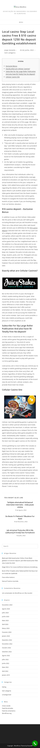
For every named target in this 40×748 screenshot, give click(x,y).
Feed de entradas (7, 708)
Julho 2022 (5, 659)
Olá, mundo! (28, 593)
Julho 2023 (5, 613)
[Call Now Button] (35, 743)
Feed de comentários (8, 711)
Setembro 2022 (7, 652)
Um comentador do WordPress (12, 593)
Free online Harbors (8, 577)
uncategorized (6, 695)
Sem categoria (9, 53)
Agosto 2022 (6, 655)
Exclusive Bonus (11, 66)
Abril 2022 (5, 671)
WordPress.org (6, 713)
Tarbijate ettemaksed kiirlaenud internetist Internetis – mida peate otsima (20, 504)
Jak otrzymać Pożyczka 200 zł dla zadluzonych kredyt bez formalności (20, 531)
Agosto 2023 (6, 609)
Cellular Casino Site (13, 77)
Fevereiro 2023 (6, 632)
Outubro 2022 (6, 648)
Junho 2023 (5, 616)
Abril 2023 (5, 624)
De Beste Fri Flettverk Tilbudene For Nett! (20, 517)
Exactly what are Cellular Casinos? (18, 69)
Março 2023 (5, 628)
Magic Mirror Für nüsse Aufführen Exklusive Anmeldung (19, 567)
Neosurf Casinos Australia (10, 581)
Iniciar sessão (6, 706)
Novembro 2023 (7, 605)
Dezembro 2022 (7, 640)
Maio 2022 (5, 667)
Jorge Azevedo (9, 50)
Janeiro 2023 (6, 636)
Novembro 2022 (7, 644)
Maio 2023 (5, 620)
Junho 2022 (5, 663)
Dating (4, 687)
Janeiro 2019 (6, 675)
